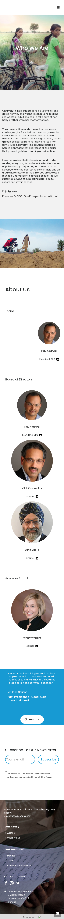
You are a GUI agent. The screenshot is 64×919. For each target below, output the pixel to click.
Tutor (10, 860)
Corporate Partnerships (19, 865)
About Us (12, 832)
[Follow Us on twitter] (17, 883)
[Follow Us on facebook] (6, 883)
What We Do (13, 837)
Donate (11, 855)
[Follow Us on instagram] (12, 883)
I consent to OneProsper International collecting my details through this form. (29, 775)
